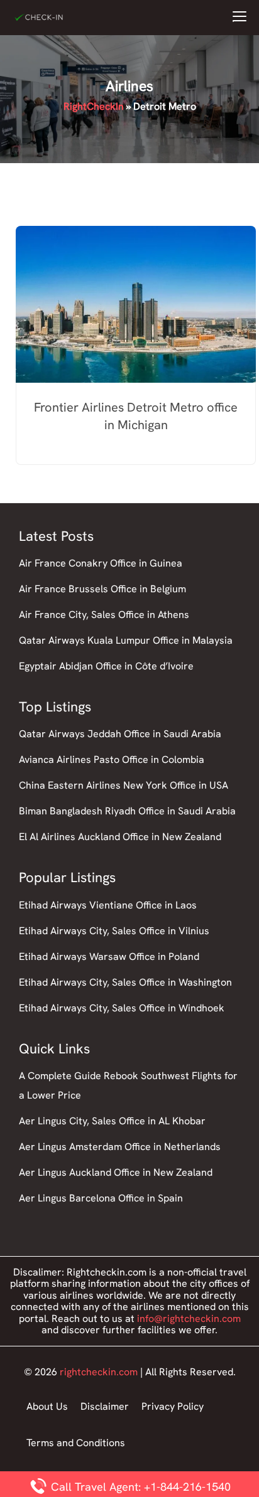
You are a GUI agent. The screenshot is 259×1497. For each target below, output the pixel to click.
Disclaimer (104, 1406)
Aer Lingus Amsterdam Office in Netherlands (120, 1146)
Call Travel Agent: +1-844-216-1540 (139, 1486)
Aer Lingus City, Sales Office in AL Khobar (112, 1120)
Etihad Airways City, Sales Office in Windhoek (121, 1008)
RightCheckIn (93, 106)
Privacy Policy (172, 1406)
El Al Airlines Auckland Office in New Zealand (120, 836)
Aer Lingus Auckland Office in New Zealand (115, 1172)
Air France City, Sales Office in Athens (104, 614)
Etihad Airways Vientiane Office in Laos (108, 905)
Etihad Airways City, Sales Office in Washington (125, 982)
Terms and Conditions (75, 1442)
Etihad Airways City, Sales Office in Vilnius (114, 930)
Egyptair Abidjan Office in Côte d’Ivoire (106, 666)
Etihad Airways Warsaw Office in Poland (109, 956)
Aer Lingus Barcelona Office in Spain (101, 1198)
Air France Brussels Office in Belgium (102, 588)
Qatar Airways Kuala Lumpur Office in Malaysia (126, 640)
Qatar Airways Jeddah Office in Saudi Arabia (120, 733)
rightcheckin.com (99, 1371)
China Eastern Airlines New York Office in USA (123, 785)
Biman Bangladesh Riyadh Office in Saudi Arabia (127, 811)
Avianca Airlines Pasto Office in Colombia (111, 759)
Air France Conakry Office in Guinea (100, 563)
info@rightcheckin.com (189, 1318)
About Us (47, 1406)
